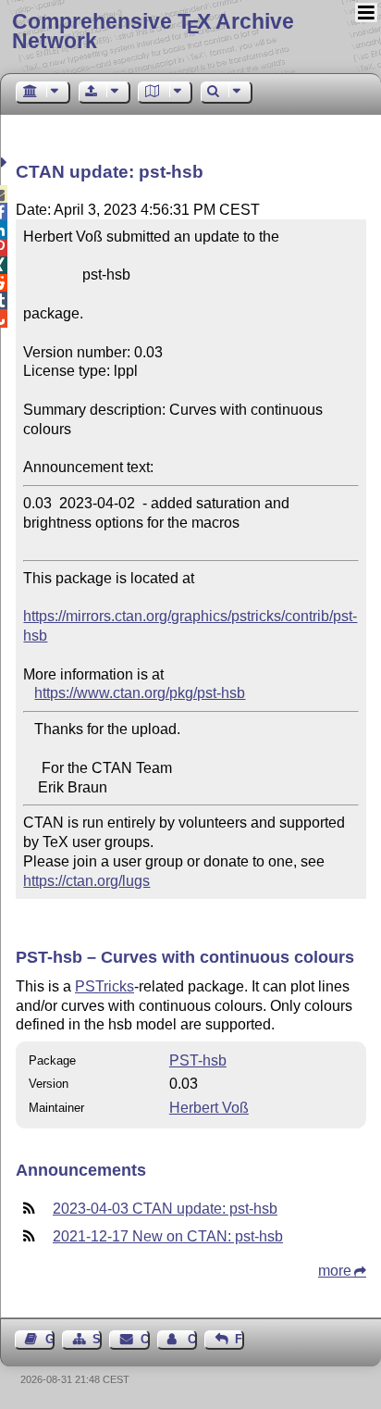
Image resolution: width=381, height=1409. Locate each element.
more (334, 1270)
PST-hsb (198, 1060)
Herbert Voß (209, 1108)
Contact (145, 1339)
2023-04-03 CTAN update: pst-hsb (165, 1208)
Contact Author (192, 1339)
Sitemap (97, 1339)
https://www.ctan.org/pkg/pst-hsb (139, 693)
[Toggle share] (6, 162)
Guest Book (50, 1339)
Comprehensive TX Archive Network (153, 31)
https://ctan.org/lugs (86, 881)
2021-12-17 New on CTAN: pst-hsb (168, 1236)
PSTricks (104, 986)
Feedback (239, 1339)
